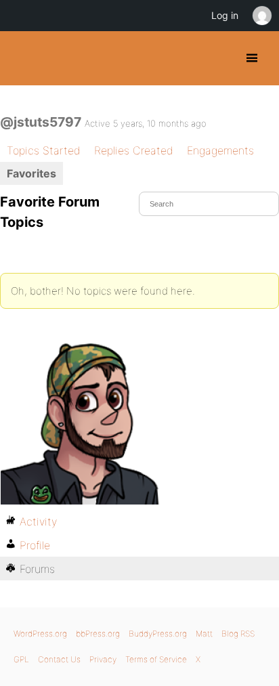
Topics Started (44, 150)
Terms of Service (156, 659)
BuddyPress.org (22, 58)
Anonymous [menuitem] (261, 15)
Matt (204, 633)
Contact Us (59, 659)
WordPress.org (40, 633)
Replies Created (133, 150)
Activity (38, 521)
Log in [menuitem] (224, 15)
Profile (35, 545)
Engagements (220, 150)
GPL (21, 659)
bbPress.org (98, 633)
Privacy (102, 659)
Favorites (31, 173)
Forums (37, 569)
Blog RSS (238, 633)
